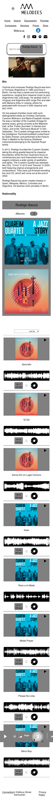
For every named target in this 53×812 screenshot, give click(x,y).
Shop (45, 25)
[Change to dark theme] (13, 8)
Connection (8, 792)
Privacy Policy (42, 793)
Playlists (44, 20)
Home (7, 20)
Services (24, 25)
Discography (30, 20)
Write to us (19, 30)
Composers (10, 25)
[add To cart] (34, 385)
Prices (36, 25)
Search (17, 20)
